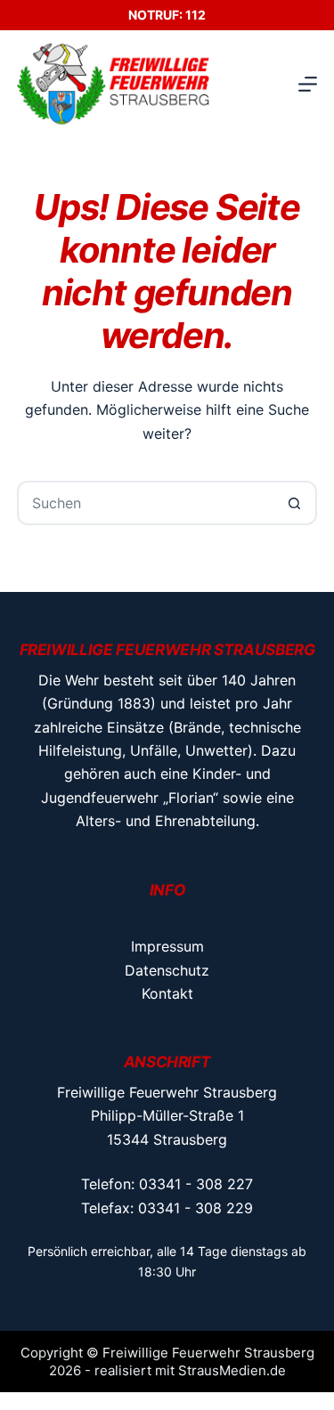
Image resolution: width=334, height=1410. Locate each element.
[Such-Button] (295, 503)
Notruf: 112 (167, 14)
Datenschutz (167, 970)
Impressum (167, 946)
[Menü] (307, 84)
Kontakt (167, 993)
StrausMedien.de (232, 1370)
